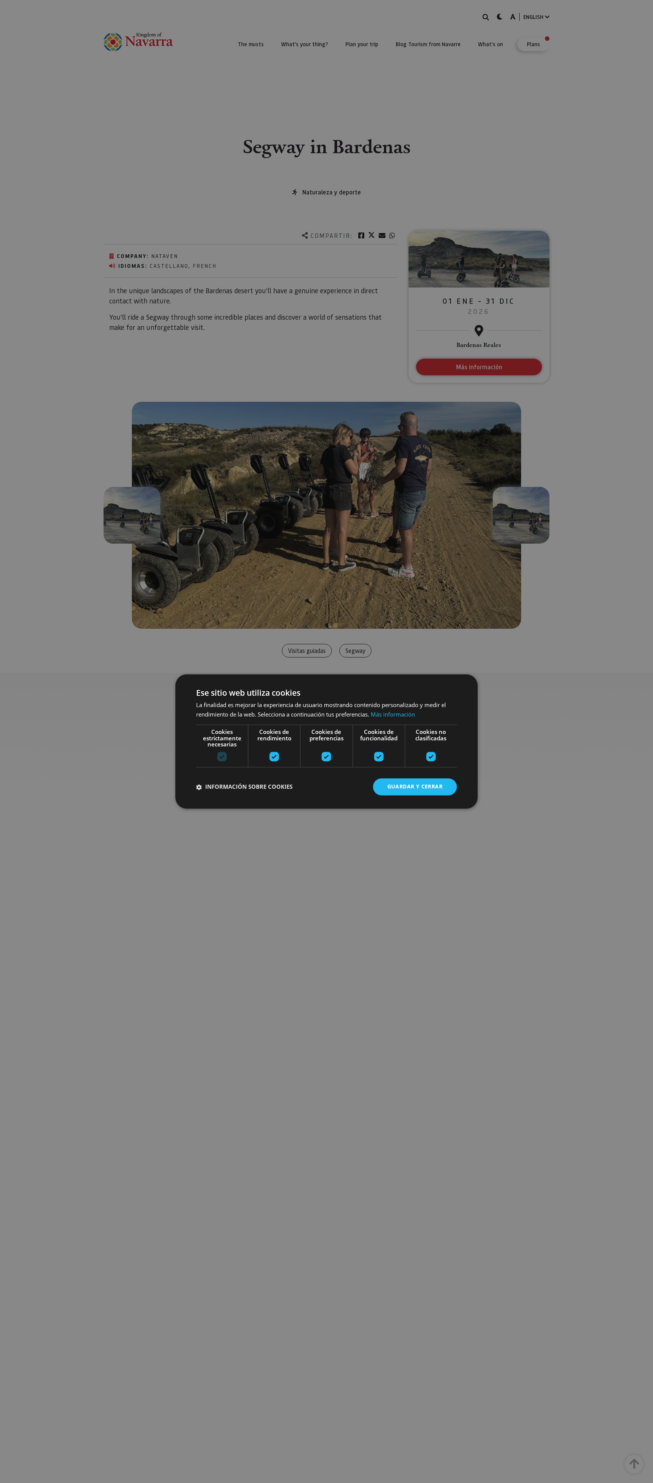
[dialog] (326, 741)
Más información (393, 714)
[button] (244, 786)
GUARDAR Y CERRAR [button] (415, 786)
